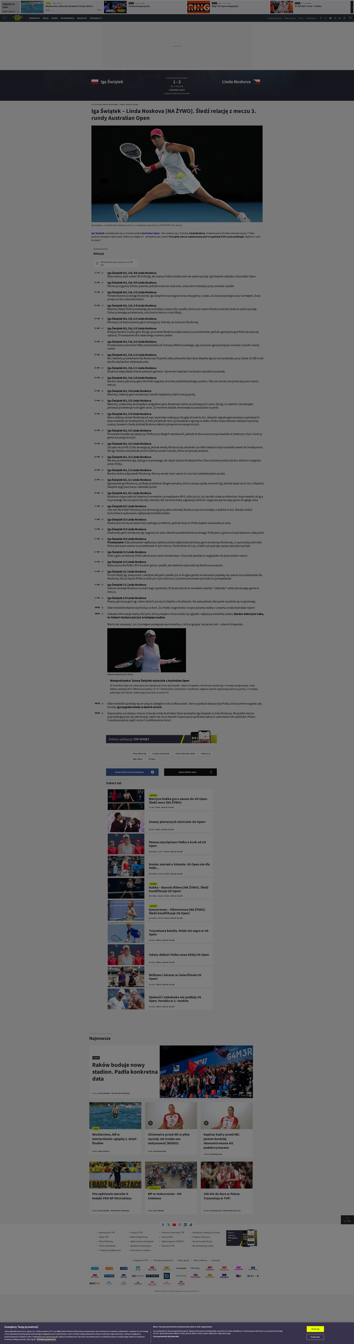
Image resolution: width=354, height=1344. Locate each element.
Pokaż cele (315, 1337)
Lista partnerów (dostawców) (166, 1336)
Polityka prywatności (46, 1339)
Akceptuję (315, 1329)
